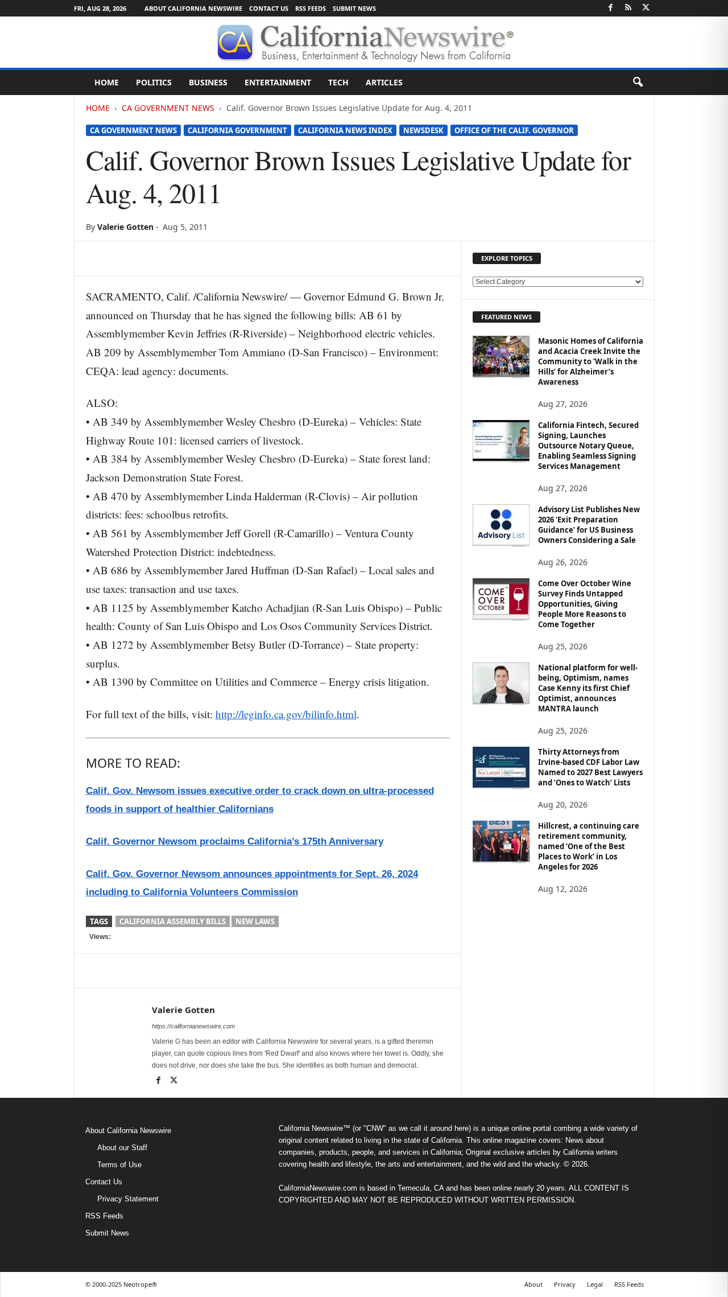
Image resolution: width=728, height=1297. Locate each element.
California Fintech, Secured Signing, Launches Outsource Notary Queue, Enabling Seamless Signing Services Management (588, 445)
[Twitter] (646, 8)
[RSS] (628, 8)
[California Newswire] (364, 42)
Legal (595, 1284)
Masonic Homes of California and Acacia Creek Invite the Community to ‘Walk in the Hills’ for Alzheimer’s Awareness (590, 361)
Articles (384, 82)
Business (208, 82)
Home (106, 82)
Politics (154, 82)
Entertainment (278, 82)
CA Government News (168, 107)
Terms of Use (119, 1164)
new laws (255, 921)
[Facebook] (611, 8)
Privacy (565, 1284)
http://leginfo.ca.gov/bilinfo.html (286, 714)
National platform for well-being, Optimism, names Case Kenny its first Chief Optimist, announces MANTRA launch (588, 688)
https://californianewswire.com (193, 1026)
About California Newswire (193, 8)
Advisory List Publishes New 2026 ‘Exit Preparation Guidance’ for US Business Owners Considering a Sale (589, 524)
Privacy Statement (128, 1199)
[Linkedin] (175, 258)
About (533, 1284)
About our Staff (122, 1147)
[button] (637, 82)
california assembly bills (172, 921)
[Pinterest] (149, 258)
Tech (338, 82)
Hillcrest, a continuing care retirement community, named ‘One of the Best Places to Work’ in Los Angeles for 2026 (588, 846)
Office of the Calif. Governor (514, 130)
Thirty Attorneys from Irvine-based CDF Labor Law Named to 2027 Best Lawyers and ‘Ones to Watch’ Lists (590, 767)
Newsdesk (423, 130)
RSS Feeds (310, 8)
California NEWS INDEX (345, 130)
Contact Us (268, 8)
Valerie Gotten (125, 226)
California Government (237, 130)
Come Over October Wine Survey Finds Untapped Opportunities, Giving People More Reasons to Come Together (584, 603)
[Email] (202, 258)
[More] (229, 258)
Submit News (354, 8)
